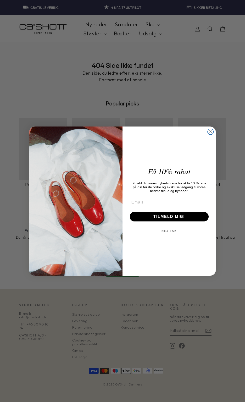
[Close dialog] (210, 132)
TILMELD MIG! (169, 217)
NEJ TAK (169, 231)
